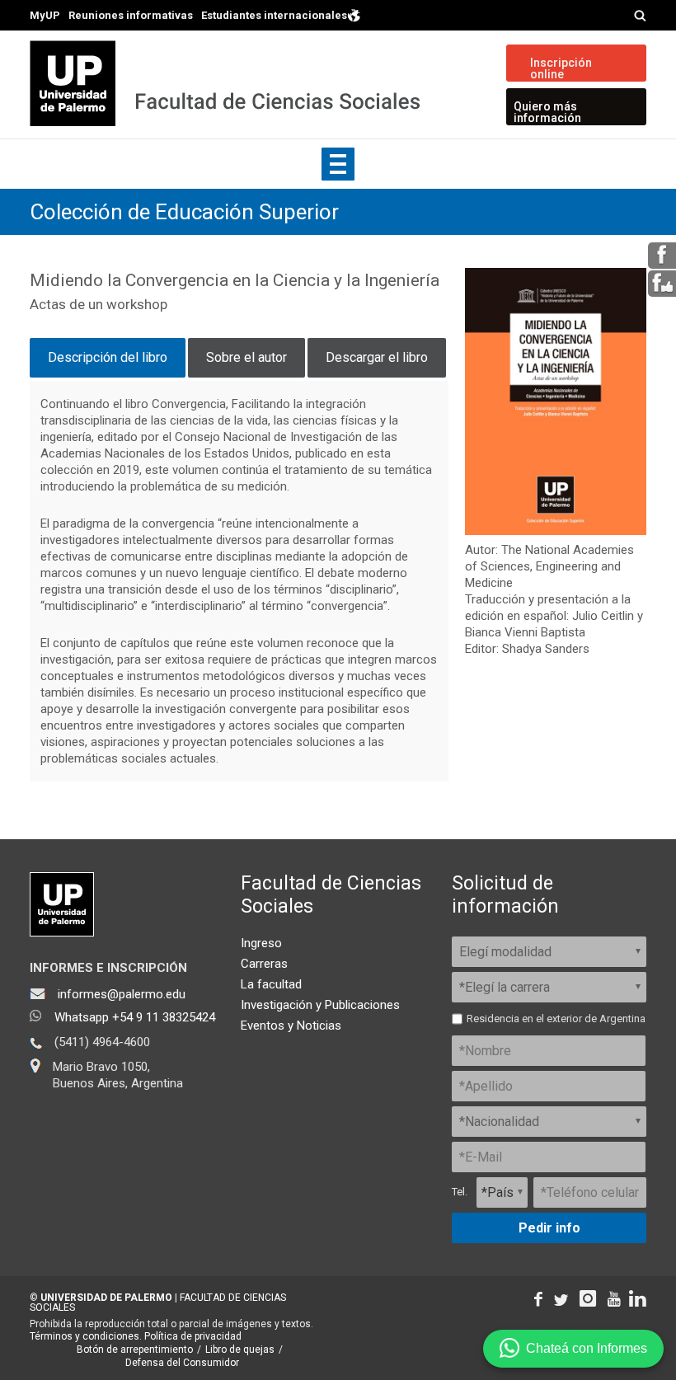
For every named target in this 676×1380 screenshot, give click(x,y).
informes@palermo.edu (121, 994)
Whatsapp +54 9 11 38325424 (134, 1017)
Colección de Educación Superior (184, 211)
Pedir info (549, 1228)
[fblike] (662, 291)
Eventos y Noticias (291, 1025)
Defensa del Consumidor (182, 1362)
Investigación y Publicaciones (320, 1004)
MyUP (45, 15)
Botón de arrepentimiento (135, 1349)
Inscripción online (561, 68)
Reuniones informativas (130, 15)
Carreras (264, 963)
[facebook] (662, 263)
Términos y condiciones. (86, 1336)
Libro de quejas (240, 1349)
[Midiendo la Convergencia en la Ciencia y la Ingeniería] (555, 530)
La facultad (271, 984)
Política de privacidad (193, 1336)
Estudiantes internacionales (274, 15)
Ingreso (261, 943)
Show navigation (338, 164)
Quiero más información (547, 112)
